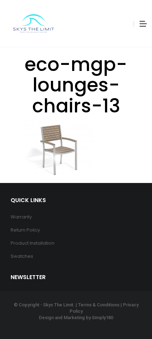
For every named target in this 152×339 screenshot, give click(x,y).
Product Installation (32, 243)
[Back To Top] (131, 314)
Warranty (21, 216)
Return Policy (25, 230)
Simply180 (102, 317)
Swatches (22, 256)
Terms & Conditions (98, 304)
